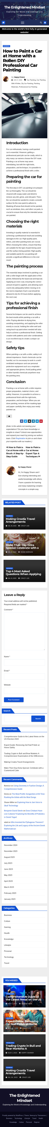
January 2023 (9, 899)
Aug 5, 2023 (12, 1053)
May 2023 (8, 875)
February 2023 (10, 893)
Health (7, 933)
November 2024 (10, 845)
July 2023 (8, 863)
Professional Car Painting (28, 87)
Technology (9, 957)
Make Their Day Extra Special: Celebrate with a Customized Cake (22, 547)
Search (7, 711)
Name (7, 657)
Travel (6, 963)
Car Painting (31, 80)
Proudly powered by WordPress (12, 1115)
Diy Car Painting (27, 83)
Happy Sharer (19, 77)
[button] (41, 23)
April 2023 (8, 881)
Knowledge (9, 939)
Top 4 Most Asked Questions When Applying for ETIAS (23, 574)
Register (37, 1122)
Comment (8, 610)
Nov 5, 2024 (12, 1004)
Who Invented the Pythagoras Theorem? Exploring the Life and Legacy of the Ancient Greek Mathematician (24, 825)
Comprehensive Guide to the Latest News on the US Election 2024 (23, 999)
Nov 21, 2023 (13, 1028)
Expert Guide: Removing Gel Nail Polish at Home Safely (22, 1024)
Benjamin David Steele (13, 811)
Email (7, 671)
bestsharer (26, 1004)
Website (7, 685)
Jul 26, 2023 (13, 1077)
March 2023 (9, 887)
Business (6, 46)
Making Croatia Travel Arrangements (20, 520)
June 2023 (8, 869)
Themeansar (41, 1115)
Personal (8, 951)
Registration (21, 438)
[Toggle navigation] (22, 23)
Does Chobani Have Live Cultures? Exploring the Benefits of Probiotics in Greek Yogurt (24, 814)
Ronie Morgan (26, 552)
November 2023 (10, 851)
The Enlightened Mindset (24, 7)
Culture (7, 921)
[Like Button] (9, 416)
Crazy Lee (24, 526)
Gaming (7, 927)
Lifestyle (7, 945)
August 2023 (9, 857)
